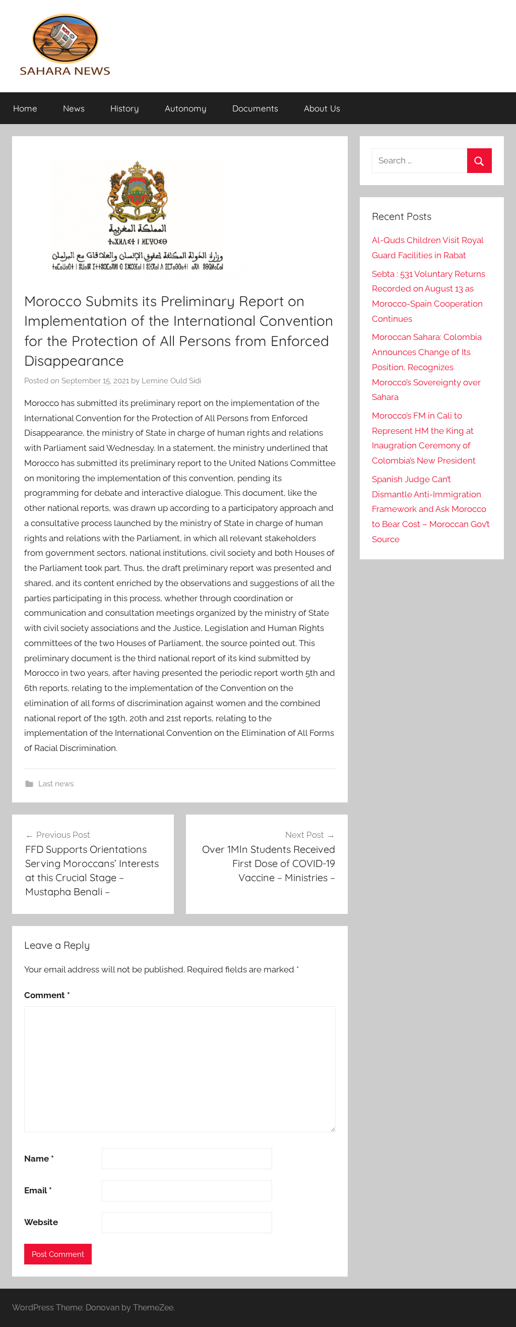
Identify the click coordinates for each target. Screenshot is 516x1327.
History (124, 108)
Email (38, 1190)
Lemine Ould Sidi (171, 380)
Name (39, 1158)
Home (25, 108)
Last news (56, 783)
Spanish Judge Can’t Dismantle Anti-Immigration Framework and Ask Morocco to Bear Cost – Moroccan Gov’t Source (431, 509)
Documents (255, 108)
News (74, 108)
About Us (322, 108)
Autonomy (186, 108)
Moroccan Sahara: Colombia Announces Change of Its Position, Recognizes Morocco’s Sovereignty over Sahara (427, 367)
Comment (47, 995)
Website (41, 1222)
